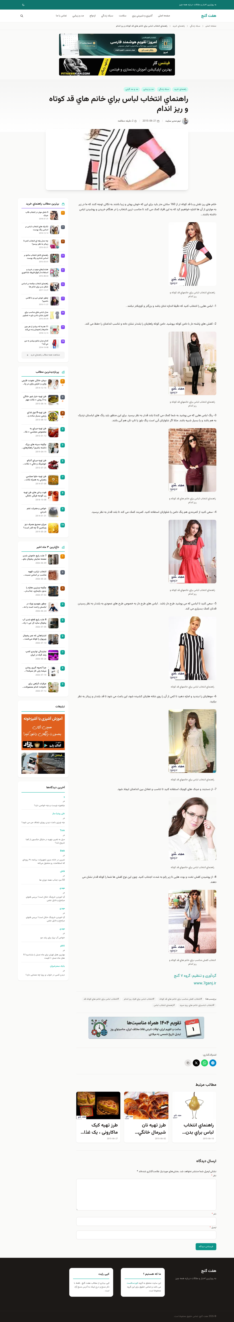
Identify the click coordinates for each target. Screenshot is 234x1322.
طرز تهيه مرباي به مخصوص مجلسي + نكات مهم (34, 430)
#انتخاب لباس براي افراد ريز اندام (139, 999)
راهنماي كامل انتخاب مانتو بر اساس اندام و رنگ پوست (36, 257)
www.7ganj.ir (205, 983)
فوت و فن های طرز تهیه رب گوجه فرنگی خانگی (35, 494)
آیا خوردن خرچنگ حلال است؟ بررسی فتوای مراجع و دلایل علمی (45, 899)
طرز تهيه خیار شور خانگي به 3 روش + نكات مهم (34, 398)
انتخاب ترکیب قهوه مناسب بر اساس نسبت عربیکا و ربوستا (35, 573)
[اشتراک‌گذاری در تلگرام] (212, 1062)
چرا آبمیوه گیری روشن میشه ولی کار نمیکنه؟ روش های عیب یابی (35, 669)
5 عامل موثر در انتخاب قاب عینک (36, 214)
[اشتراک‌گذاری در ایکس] (196, 1062)
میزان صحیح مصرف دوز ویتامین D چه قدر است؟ (34, 526)
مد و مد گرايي (131, 89)
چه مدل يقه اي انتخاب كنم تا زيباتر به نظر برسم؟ (35, 243)
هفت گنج (208, 1271)
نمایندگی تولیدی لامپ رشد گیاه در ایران (35, 653)
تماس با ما (61, 16)
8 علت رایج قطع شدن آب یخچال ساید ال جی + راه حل (34, 621)
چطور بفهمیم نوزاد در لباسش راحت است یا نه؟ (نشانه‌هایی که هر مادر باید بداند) (34, 605)
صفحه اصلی (164, 16)
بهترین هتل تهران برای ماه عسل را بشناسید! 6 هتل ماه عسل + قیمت (44, 956)
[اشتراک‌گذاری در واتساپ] (204, 1062)
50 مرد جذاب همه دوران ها (52, 880)
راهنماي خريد (180, 89)
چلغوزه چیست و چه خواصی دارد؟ (49, 805)
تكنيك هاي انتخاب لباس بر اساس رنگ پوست (36, 228)
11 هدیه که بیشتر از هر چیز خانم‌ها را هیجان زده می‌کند (36, 328)
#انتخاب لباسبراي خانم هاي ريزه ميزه (197, 1005)
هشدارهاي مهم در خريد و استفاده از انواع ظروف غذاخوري (35, 271)
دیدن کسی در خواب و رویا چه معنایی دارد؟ (45, 975)
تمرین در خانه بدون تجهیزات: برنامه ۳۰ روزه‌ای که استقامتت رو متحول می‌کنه (43, 861)
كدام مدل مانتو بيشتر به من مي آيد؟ (36, 343)
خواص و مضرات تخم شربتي (36, 510)
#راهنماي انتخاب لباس (164, 1005)
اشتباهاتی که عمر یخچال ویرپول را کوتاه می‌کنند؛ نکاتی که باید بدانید (34, 637)
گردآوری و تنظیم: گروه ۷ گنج (195, 976)
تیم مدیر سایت (173, 121)
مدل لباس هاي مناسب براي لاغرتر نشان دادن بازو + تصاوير (35, 314)
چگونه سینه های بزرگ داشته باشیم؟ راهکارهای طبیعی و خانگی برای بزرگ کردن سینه (34, 446)
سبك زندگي (107, 16)
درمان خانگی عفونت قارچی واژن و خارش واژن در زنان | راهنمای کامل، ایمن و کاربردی (34, 382)
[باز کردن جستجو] (21, 15)
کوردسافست (132, 1283)
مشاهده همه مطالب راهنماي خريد (45, 355)
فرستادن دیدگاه (206, 1246)
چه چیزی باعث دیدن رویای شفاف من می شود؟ (43, 822)
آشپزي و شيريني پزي (142, 16)
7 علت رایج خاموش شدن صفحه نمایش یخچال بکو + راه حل (34, 557)
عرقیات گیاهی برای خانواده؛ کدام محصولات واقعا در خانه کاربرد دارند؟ (34, 685)
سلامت (122, 16)
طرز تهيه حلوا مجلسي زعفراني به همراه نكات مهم (36, 478)
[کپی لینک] (187, 1062)
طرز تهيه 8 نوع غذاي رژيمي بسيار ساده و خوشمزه (36, 414)
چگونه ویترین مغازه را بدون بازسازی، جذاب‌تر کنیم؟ (35, 589)
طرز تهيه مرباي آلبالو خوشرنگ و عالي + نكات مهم (35, 462)
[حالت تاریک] (21, 4)
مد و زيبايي (78, 16)
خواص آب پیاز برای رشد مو (52, 938)
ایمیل (213, 1227)
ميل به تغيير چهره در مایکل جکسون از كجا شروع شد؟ (45, 841)
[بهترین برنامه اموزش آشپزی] (43, 732)
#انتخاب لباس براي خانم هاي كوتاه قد (101, 999)
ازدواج (93, 16)
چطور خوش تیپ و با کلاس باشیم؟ (37, 300)
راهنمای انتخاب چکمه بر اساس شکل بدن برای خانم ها (34, 285)
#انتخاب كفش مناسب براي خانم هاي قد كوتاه (181, 999)
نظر (213, 1176)
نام (214, 1214)
